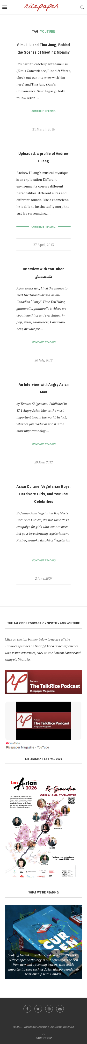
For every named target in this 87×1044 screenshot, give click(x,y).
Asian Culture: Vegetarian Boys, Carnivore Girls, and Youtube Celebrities (43, 494)
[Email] (60, 1009)
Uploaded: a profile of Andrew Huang (43, 157)
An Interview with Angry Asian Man (44, 388)
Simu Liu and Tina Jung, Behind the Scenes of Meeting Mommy (43, 48)
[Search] (82, 7)
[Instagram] (49, 1009)
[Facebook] (27, 1009)
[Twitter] (38, 1009)
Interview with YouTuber (43, 272)
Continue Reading (43, 111)
